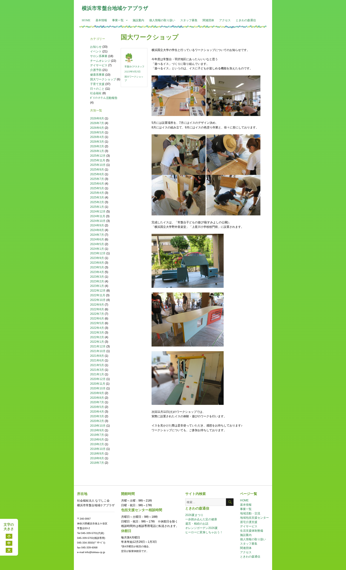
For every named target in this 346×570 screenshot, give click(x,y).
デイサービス (98, 65)
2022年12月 (98, 290)
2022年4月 (97, 327)
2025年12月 (98, 155)
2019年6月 (97, 439)
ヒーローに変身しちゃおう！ (204, 532)
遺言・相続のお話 (196, 523)
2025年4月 (97, 192)
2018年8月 (97, 458)
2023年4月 (97, 272)
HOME (86, 20)
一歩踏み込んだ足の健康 (201, 519)
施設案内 (138, 20)
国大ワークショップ (150, 37)
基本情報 (101, 20)
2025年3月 (97, 197)
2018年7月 (97, 462)
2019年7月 (97, 434)
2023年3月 (97, 276)
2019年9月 (97, 430)
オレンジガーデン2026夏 (201, 527)
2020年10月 (98, 388)
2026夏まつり (194, 515)
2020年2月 (97, 421)
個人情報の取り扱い (162, 20)
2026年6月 (97, 127)
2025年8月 (97, 174)
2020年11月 (97, 383)
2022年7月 (97, 313)
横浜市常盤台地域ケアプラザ (115, 8)
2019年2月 (97, 444)
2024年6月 (97, 239)
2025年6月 (97, 183)
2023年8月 (97, 262)
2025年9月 (97, 169)
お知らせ (96, 46)
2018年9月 (97, 453)
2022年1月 (97, 341)
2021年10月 (98, 351)
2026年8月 (97, 118)
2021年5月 (97, 365)
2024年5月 (97, 244)
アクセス (225, 20)
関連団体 (208, 20)
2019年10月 (98, 425)
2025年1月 (97, 206)
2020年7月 (97, 402)
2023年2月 (97, 281)
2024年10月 (98, 220)
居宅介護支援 (248, 522)
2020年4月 (97, 411)
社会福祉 (96, 93)
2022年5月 (97, 323)
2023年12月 (98, 253)
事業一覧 (118, 20)
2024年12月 (98, 211)
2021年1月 (97, 374)
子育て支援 (97, 84)
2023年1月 (97, 285)
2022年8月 (97, 309)
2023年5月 (97, 267)
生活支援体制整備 (251, 530)
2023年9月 (97, 258)
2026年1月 (97, 151)
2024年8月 (97, 230)
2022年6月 (97, 318)
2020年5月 (97, 406)
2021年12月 (98, 346)
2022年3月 (97, 332)
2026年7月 (97, 123)
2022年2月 (97, 337)
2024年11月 (97, 216)
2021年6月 (97, 360)
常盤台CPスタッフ (134, 66)
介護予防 (96, 69)
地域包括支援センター (254, 517)
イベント (96, 51)
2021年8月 (97, 355)
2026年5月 (97, 132)
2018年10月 (98, 448)
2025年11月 (97, 160)
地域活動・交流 (250, 513)
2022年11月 (97, 295)
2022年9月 (97, 304)
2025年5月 (97, 188)
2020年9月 (97, 393)
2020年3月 (97, 416)
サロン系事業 (98, 56)
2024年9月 (97, 225)
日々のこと (97, 88)
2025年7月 (97, 178)
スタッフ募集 (189, 20)
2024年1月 (97, 248)
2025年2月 (97, 202)
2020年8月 (97, 397)
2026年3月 (97, 141)
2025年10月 (98, 164)
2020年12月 (98, 379)
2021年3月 (97, 369)
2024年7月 (97, 234)
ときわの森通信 (246, 20)
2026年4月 (97, 136)
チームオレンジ (100, 60)
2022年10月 (98, 299)
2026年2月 (97, 146)
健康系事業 (97, 74)
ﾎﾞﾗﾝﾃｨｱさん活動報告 (103, 97)
